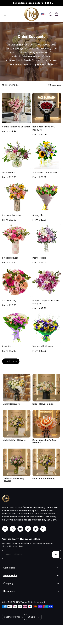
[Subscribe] (55, 554)
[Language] (44, 14)
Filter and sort (12, 84)
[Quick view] (28, 96)
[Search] (50, 14)
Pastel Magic (39, 257)
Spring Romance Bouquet (16, 126)
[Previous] (4, 3)
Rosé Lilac (7, 346)
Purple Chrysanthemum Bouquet (46, 302)
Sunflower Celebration (45, 172)
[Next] (59, 3)
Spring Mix (38, 215)
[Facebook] (5, 529)
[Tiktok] (28, 529)
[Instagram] (13, 529)
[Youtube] (20, 529)
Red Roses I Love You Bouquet (44, 128)
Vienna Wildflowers (43, 346)
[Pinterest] (43, 529)
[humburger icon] (5, 14)
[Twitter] (36, 529)
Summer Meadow (12, 215)
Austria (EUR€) (12, 616)
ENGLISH (32, 616)
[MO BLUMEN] (31, 14)
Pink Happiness (10, 257)
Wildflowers (8, 172)
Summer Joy (9, 300)
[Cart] (56, 14)
